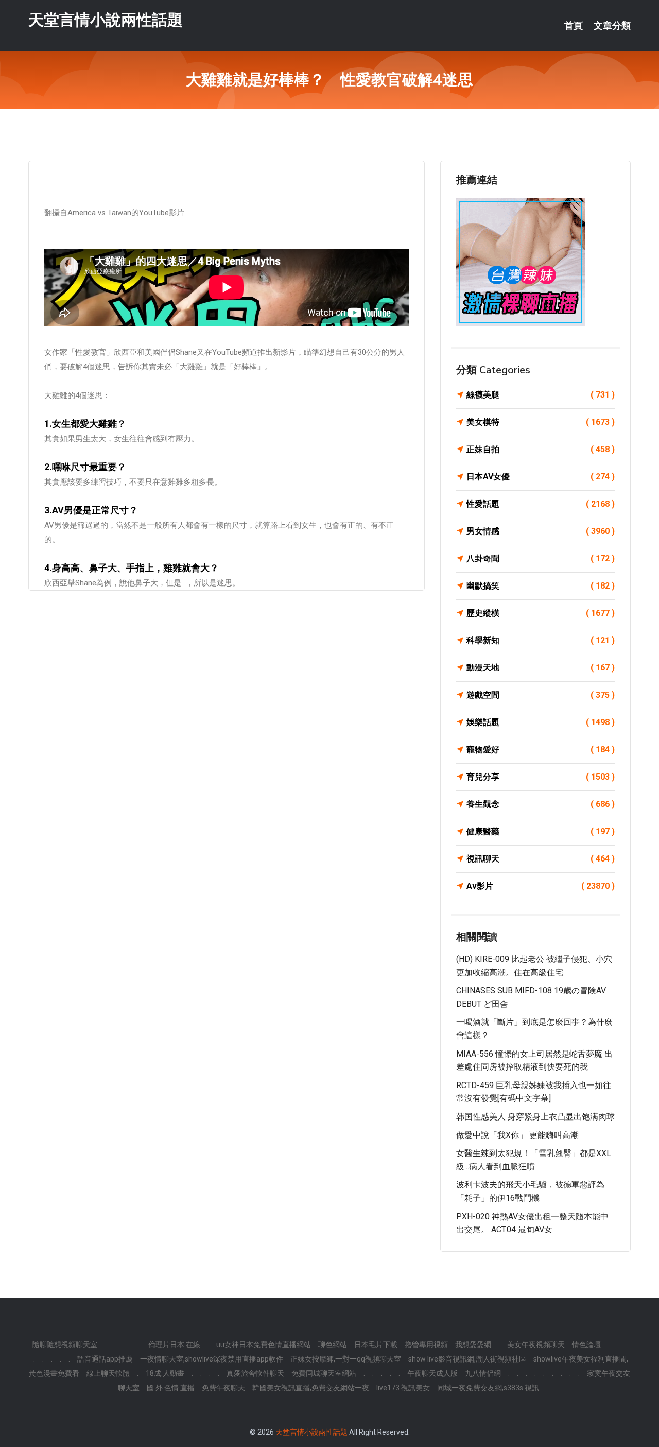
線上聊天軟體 (108, 1373)
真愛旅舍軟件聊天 (255, 1373)
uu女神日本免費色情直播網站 (263, 1344)
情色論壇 (586, 1344)
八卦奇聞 (540, 558)
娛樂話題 (540, 722)
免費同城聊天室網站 (323, 1373)
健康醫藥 (540, 831)
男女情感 (540, 531)
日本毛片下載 (375, 1344)
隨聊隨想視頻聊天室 (64, 1344)
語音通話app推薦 (105, 1359)
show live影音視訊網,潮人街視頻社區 (467, 1359)
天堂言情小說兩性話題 (105, 20)
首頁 (573, 26)
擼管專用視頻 (426, 1344)
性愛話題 (540, 504)
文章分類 (612, 26)
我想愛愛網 (473, 1344)
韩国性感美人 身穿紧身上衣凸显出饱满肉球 (535, 1117)
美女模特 (540, 422)
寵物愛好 (540, 749)
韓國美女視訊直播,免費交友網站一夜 (310, 1388)
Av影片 (540, 886)
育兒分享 (540, 777)
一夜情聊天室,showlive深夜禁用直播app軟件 (211, 1359)
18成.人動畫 (165, 1373)
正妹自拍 (540, 449)
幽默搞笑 (540, 586)
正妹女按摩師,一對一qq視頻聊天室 (345, 1359)
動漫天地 (540, 668)
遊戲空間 (540, 695)
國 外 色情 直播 (171, 1388)
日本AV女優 (540, 476)
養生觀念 (540, 804)
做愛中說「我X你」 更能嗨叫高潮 (517, 1135)
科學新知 (540, 640)
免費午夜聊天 (223, 1388)
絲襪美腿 (540, 395)
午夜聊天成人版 (432, 1373)
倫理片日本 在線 (174, 1344)
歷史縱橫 (540, 613)
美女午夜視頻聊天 (536, 1344)
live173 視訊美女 (403, 1388)
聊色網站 (332, 1344)
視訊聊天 (540, 859)
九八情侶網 (483, 1373)
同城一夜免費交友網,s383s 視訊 (488, 1388)
